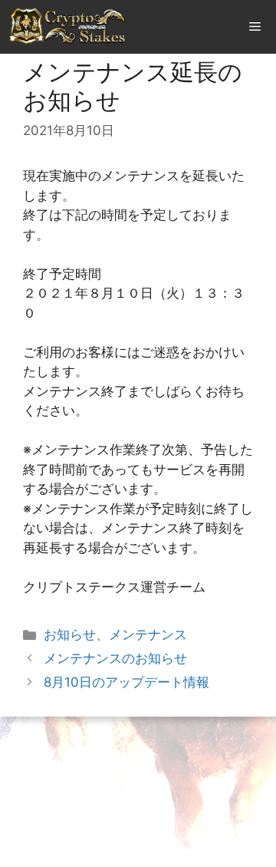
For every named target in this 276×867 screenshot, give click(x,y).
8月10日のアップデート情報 (126, 682)
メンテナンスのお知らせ (115, 658)
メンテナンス (148, 634)
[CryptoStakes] (68, 27)
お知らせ (70, 634)
